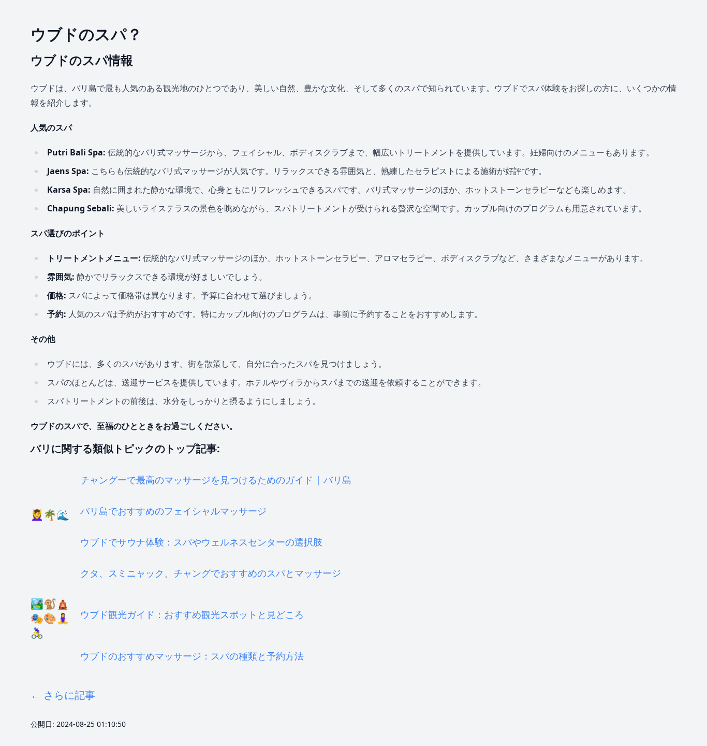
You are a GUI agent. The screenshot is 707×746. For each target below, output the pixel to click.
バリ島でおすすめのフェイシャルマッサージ (173, 511)
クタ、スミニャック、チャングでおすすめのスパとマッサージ (210, 573)
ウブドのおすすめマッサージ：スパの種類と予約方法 (192, 656)
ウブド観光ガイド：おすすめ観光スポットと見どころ (192, 614)
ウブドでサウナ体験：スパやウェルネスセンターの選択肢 (201, 542)
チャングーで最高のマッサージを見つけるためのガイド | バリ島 (215, 480)
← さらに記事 (63, 695)
